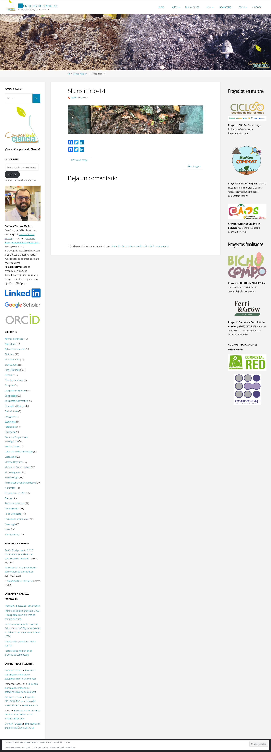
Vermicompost (12, 534)
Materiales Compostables (17, 467)
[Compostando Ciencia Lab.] (11, 5)
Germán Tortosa (13, 670)
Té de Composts (13, 513)
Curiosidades (11, 411)
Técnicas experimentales (17, 519)
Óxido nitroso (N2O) (15, 493)
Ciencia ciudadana (14, 380)
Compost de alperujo (15, 390)
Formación (10, 432)
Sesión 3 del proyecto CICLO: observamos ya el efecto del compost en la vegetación (19, 554)
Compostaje (11, 395)
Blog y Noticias (12, 369)
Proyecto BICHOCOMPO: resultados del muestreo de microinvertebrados (21, 701)
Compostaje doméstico (16, 400)
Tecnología (10, 524)
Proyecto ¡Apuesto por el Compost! (22, 605)
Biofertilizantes (12, 359)
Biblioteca (10, 354)
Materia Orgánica (13, 462)
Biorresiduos (11, 364)
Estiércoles (10, 421)
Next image (193, 166)
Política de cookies (68, 747)
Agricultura (10, 344)
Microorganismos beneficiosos (20, 482)
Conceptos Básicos (14, 406)
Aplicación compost (14, 349)
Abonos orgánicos (14, 338)
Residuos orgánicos (15, 503)
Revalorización (12, 508)
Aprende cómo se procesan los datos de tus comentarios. (141, 246)
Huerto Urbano (12, 446)
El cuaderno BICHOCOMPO (19, 580)
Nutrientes (10, 487)
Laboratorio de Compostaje (19, 451)
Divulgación (10, 416)
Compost (9, 385)
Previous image (80, 159)
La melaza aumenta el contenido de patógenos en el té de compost (20, 674)
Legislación (10, 456)
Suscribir (12, 174)
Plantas (8, 498)
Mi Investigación (13, 472)
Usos (7, 529)
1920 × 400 (76, 97)
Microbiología (11, 477)
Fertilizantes (11, 426)
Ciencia (8, 374)
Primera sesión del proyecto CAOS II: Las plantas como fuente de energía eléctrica (22, 614)
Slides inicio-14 (80, 73)
